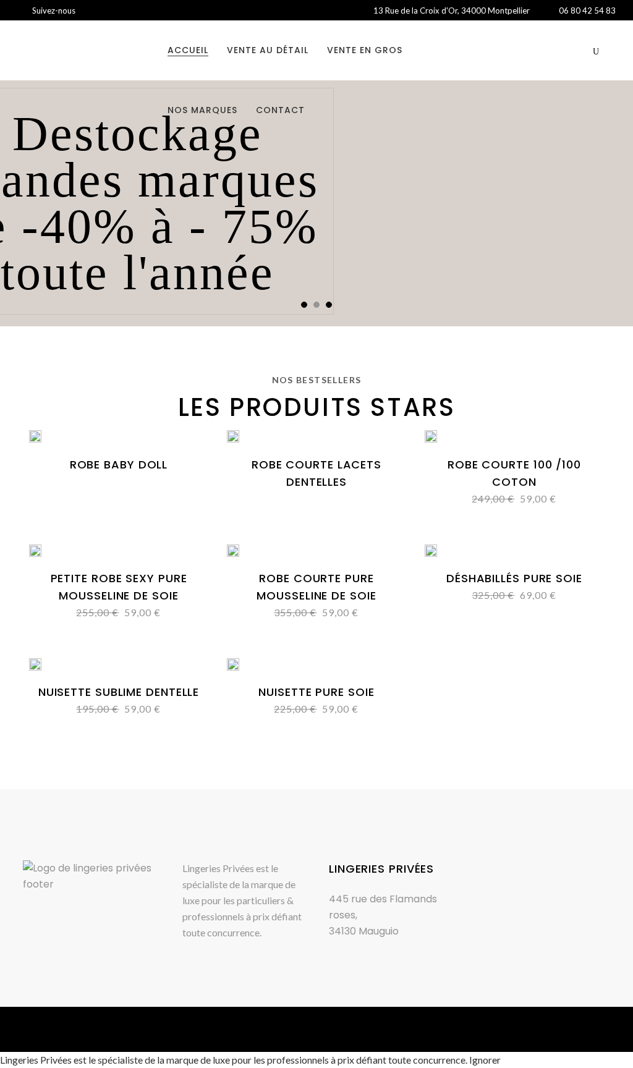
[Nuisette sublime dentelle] (35, 666)
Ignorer (485, 1060)
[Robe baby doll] (35, 438)
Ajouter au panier (270, 612)
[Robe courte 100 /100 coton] (431, 438)
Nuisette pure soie (316, 692)
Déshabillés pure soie (514, 578)
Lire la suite (88, 465)
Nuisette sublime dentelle (119, 692)
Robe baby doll (119, 464)
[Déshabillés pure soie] (431, 552)
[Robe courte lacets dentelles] (233, 438)
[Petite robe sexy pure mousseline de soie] (35, 552)
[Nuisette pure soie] (233, 666)
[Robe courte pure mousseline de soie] (233, 552)
